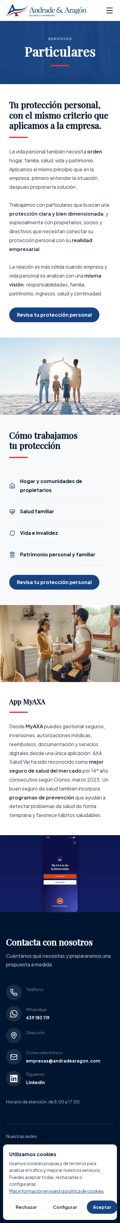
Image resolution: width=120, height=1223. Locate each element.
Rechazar (26, 1207)
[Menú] (109, 10)
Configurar (65, 1207)
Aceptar (102, 1207)
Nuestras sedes (21, 1136)
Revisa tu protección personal (54, 314)
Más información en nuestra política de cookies (56, 1191)
